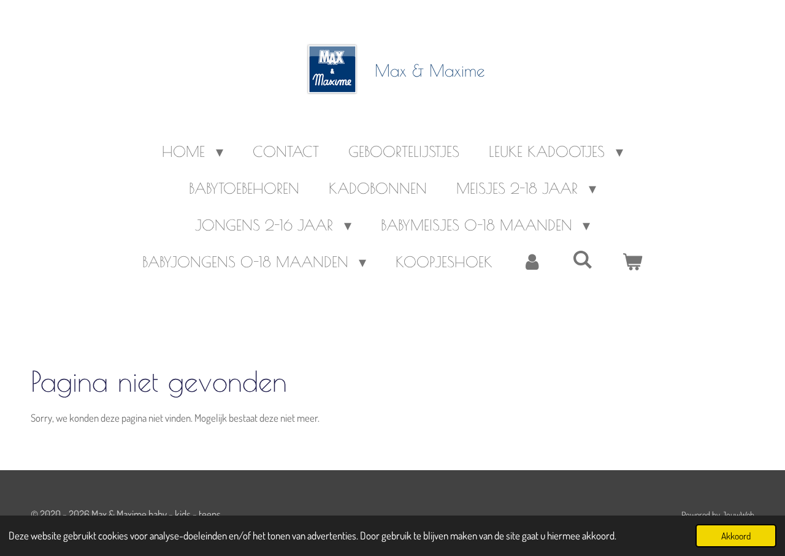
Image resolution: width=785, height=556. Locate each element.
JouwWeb (738, 514)
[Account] (532, 261)
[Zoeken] (583, 259)
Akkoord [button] (736, 536)
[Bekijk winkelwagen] (633, 261)
